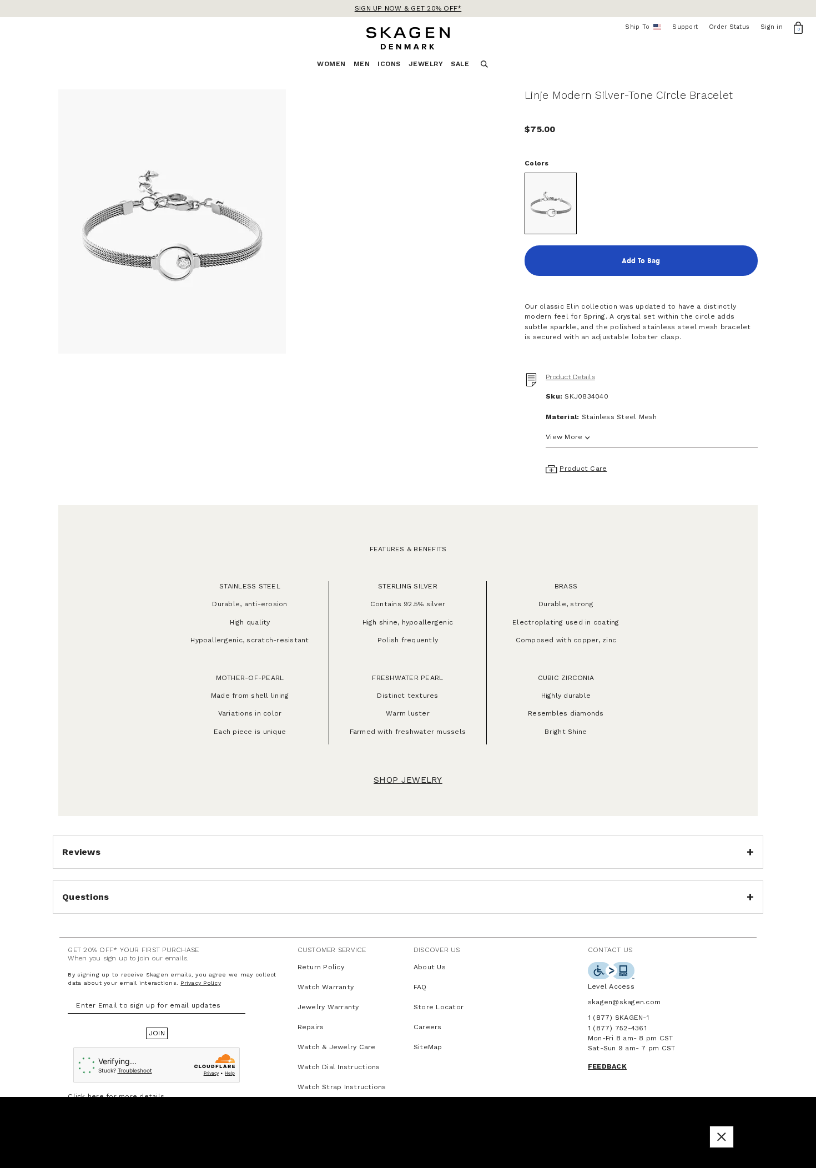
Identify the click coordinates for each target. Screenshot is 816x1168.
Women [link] (331, 64)
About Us (430, 967)
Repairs (311, 1027)
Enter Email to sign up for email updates (148, 1005)
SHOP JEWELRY (408, 780)
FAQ (420, 987)
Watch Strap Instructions (342, 1087)
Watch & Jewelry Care (337, 1047)
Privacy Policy (200, 982)
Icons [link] (389, 64)
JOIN (157, 1033)
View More (564, 437)
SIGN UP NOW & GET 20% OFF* (408, 8)
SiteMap (428, 1047)
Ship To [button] (641, 27)
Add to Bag (641, 260)
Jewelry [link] (426, 64)
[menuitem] (335, 67)
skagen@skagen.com (624, 1002)
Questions (85, 897)
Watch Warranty (326, 987)
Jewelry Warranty (328, 1007)
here (96, 1096)
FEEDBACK (607, 1066)
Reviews (81, 852)
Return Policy (321, 967)
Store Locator (439, 1007)
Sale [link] (460, 64)
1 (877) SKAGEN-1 (618, 1017)
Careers (428, 1027)
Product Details (570, 377)
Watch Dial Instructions (339, 1067)
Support (685, 27)
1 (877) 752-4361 (617, 1028)
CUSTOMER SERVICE (332, 950)
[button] (721, 1136)
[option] (172, 221)
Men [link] (362, 64)
